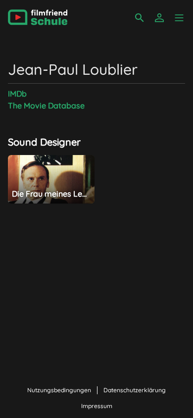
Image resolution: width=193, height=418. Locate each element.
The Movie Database (46, 105)
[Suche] (139, 18)
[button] (179, 18)
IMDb (17, 94)
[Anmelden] (159, 18)
